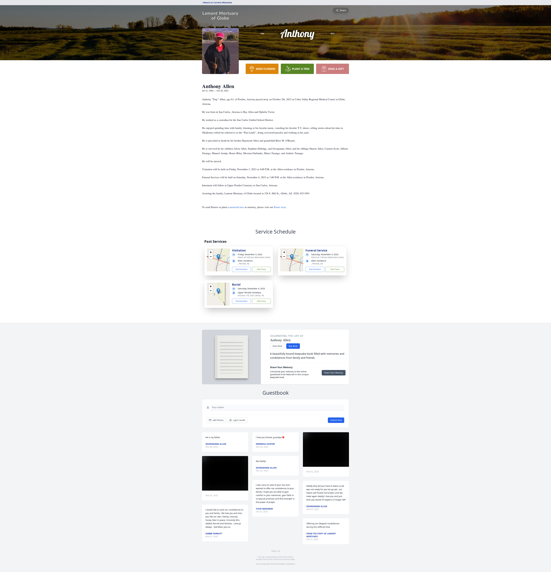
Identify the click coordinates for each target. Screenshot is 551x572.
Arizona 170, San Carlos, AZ (251, 295)
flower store (280, 207)
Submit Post (336, 420)
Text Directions (241, 269)
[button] (218, 257)
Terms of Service (283, 559)
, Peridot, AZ (243, 263)
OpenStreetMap (278, 564)
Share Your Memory (333, 372)
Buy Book (293, 346)
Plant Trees (261, 269)
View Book (277, 346)
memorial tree (236, 207)
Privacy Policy (267, 559)
